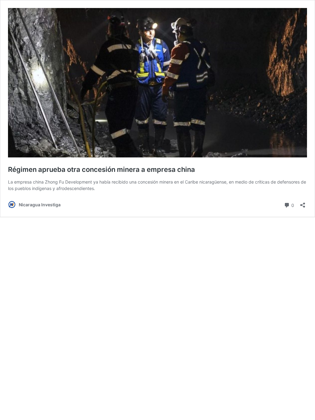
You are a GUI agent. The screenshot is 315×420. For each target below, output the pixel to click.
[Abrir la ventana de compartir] (302, 203)
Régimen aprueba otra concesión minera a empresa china (101, 169)
